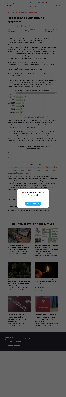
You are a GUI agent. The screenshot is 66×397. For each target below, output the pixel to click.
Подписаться (34, 203)
